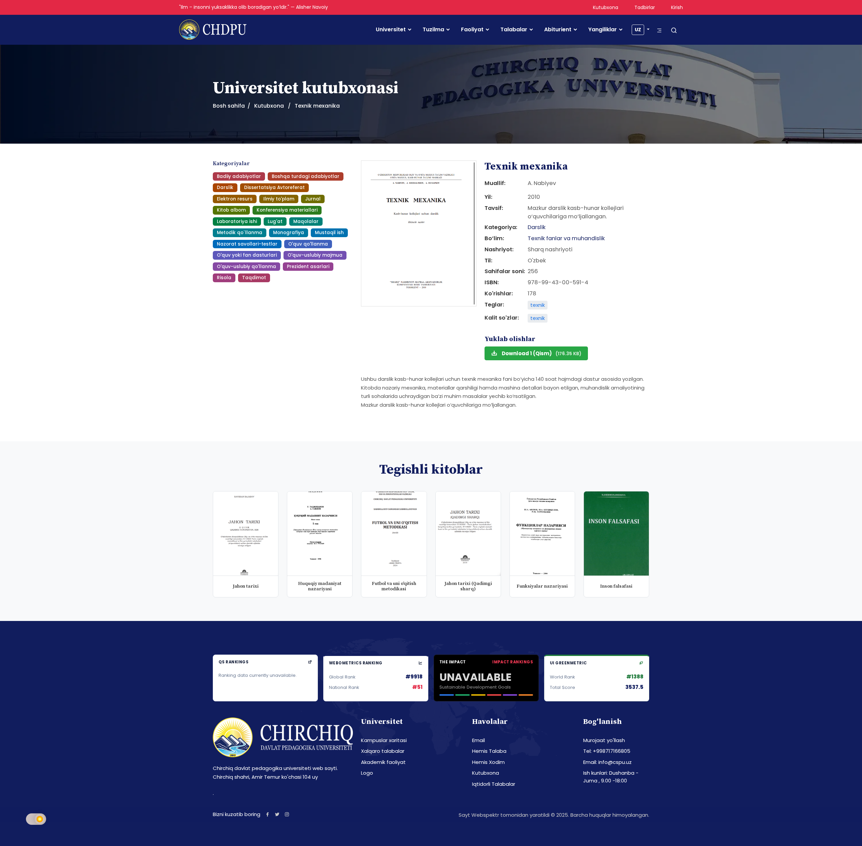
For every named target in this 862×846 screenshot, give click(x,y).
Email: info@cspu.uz (607, 762)
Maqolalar (306, 221)
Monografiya (288, 232)
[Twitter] (277, 814)
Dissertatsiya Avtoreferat (274, 187)
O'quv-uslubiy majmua (315, 255)
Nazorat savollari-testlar (247, 244)
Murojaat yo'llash (604, 740)
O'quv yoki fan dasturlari (247, 255)
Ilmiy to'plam (278, 199)
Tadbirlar (644, 7)
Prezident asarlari (308, 266)
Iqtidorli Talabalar (493, 783)
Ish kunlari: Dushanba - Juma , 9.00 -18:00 (610, 776)
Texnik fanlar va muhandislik (566, 238)
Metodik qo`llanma (239, 232)
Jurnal (313, 199)
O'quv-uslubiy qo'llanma (246, 266)
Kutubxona (605, 7)
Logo (367, 772)
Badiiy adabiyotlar (239, 176)
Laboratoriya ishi (237, 221)
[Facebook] (267, 814)
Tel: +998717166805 (606, 751)
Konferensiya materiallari (287, 210)
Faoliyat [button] (472, 29)
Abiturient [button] (557, 29)
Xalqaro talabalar (382, 751)
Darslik (225, 187)
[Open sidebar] (659, 30)
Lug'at (275, 221)
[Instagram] (287, 814)
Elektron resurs (235, 199)
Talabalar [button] (513, 29)
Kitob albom (231, 210)
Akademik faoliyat (383, 762)
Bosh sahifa (229, 106)
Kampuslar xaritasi (384, 740)
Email (478, 740)
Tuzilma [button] (433, 29)
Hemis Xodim (488, 762)
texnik (537, 304)
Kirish (677, 7)
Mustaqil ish (329, 232)
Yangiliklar (602, 29)
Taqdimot (254, 277)
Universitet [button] (391, 29)
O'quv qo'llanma (308, 244)
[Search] (673, 31)
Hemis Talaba (489, 751)
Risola (224, 277)
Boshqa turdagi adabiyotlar (305, 176)
